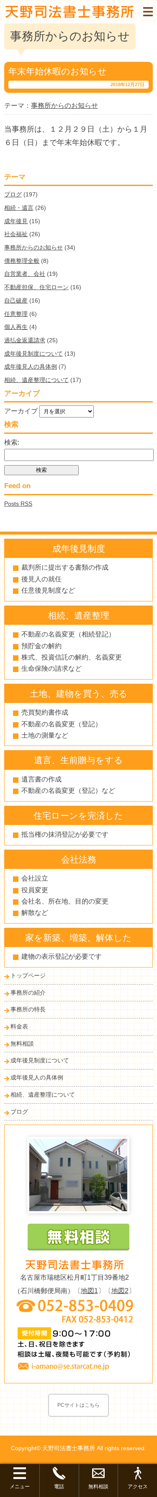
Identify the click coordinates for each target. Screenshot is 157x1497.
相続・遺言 (18, 207)
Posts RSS (18, 503)
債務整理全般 (21, 260)
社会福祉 (16, 234)
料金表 (19, 1026)
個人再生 (16, 326)
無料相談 (22, 1043)
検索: (11, 442)
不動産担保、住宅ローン (36, 287)
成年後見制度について (33, 353)
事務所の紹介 (28, 992)
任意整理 (16, 314)
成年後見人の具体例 (30, 366)
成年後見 (16, 221)
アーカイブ (21, 411)
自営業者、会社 (24, 273)
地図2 (120, 1290)
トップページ (28, 975)
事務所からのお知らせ (33, 247)
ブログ (13, 194)
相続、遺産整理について (36, 380)
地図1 (89, 1290)
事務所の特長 (28, 1009)
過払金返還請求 (24, 340)
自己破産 (16, 300)
